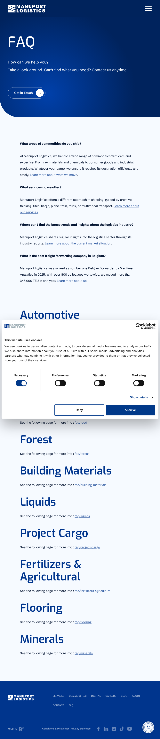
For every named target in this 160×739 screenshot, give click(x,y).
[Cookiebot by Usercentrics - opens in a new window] (138, 326)
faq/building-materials (91, 485)
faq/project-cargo (87, 547)
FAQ (71, 705)
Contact (58, 705)
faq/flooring (83, 622)
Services (58, 696)
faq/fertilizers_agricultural (93, 591)
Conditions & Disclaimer (55, 728)
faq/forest (82, 454)
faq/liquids (82, 516)
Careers (110, 696)
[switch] (60, 383)
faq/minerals (84, 653)
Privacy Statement (81, 728)
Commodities (77, 696)
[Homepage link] (27, 8)
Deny (79, 410)
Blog (124, 696)
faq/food (81, 423)
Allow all (130, 410)
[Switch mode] (148, 727)
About (136, 696)
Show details (139, 397)
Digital (96, 696)
